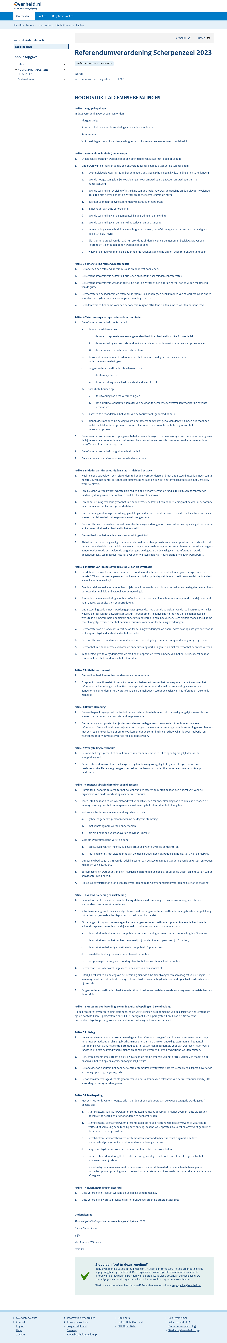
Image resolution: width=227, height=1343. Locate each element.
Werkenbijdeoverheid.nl (182, 1330)
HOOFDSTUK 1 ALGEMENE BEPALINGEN (31, 72)
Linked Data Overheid (130, 1322)
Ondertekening (26, 79)
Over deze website (26, 1318)
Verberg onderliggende (16, 70)
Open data (124, 1318)
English (20, 1326)
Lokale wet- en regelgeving (38, 25)
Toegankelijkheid (77, 1326)
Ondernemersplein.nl (180, 1326)
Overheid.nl (22, 17)
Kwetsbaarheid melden (80, 1334)
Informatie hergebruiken (81, 1318)
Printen (201, 38)
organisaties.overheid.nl (176, 1279)
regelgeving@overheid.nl (186, 1285)
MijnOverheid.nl (177, 1318)
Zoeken (42, 16)
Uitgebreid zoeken (63, 25)
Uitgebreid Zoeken (63, 16)
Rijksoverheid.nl (177, 1322)
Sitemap (72, 1330)
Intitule (22, 64)
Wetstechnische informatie (29, 40)
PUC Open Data (127, 1326)
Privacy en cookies (77, 1322)
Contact (20, 1322)
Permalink (180, 38)
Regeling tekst (23, 46)
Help (19, 1330)
